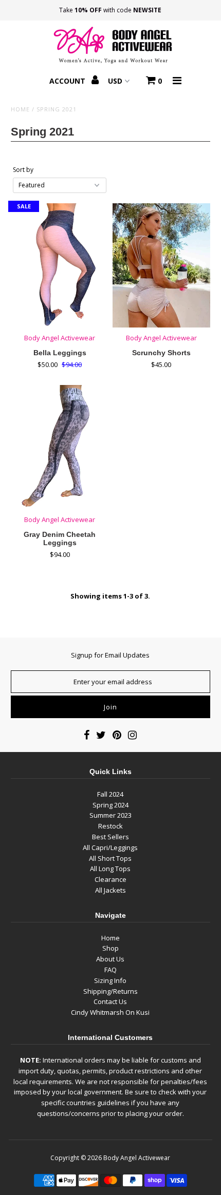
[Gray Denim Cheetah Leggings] (59, 447)
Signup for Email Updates (110, 655)
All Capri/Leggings (110, 847)
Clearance (110, 879)
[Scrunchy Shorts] (161, 265)
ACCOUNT (68, 81)
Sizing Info (110, 980)
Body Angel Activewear (136, 1157)
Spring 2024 (110, 804)
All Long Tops (110, 868)
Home (20, 109)
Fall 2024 (110, 794)
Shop (110, 948)
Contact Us (110, 1001)
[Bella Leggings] (59, 265)
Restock (110, 826)
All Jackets (110, 890)
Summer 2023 (110, 815)
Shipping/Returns (110, 991)
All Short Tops (110, 858)
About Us (110, 958)
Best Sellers (110, 836)
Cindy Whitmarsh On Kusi (110, 1012)
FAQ (110, 969)
